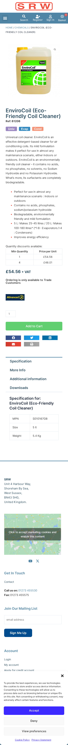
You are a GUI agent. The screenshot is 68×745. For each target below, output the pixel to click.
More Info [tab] (18, 370)
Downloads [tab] (19, 388)
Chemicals (22, 27)
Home (9, 27)
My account (11, 664)
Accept (34, 710)
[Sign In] (50, 16)
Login (7, 659)
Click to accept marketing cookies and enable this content (32, 534)
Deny (34, 721)
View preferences (34, 731)
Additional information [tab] (28, 379)
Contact (9, 581)
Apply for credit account (19, 670)
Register (38, 19)
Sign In (50, 19)
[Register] (37, 16)
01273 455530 (27, 590)
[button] (62, 676)
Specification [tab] (21, 361)
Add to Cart (34, 326)
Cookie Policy (22, 739)
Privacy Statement (41, 739)
